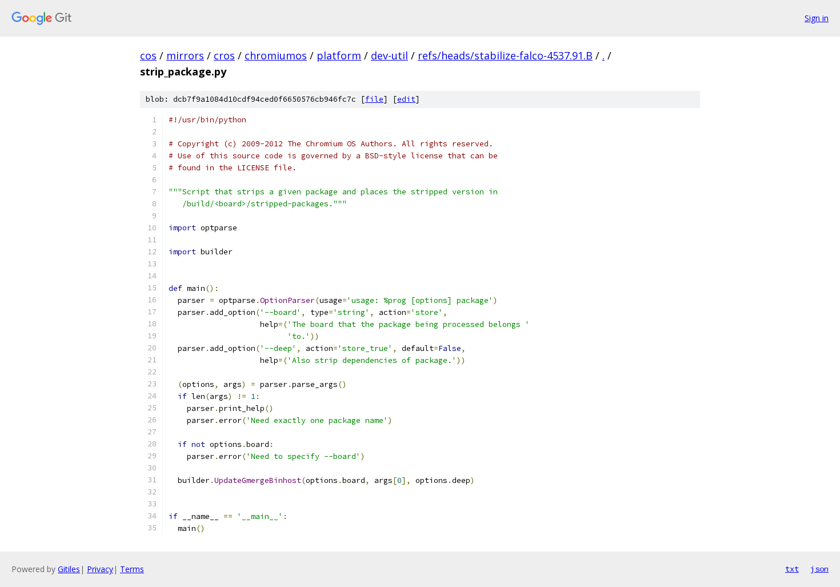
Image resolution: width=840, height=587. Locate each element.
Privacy (100, 569)
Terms (132, 569)
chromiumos (276, 55)
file (374, 99)
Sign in (817, 18)
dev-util (389, 55)
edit (406, 99)
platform (339, 55)
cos (148, 55)
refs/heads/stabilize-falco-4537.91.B (505, 55)
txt (792, 569)
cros (224, 55)
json (819, 569)
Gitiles (69, 569)
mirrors (185, 55)
